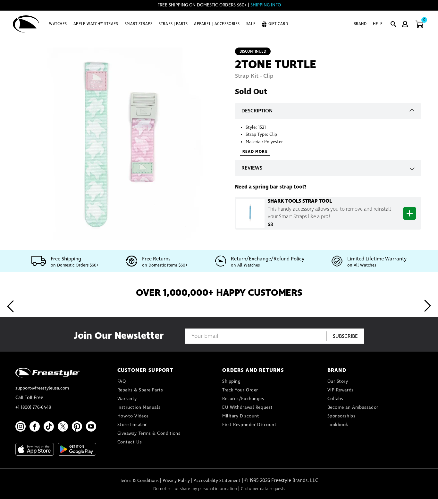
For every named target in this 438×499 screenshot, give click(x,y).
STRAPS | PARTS (173, 24)
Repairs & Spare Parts (140, 390)
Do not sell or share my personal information (195, 489)
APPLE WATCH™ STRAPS (95, 24)
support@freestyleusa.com (42, 388)
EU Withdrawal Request (247, 407)
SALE (251, 24)
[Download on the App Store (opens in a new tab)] (34, 449)
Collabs (335, 399)
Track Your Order (240, 390)
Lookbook (337, 425)
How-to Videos (133, 416)
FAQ (121, 381)
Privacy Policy (176, 481)
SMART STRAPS (139, 24)
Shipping (231, 381)
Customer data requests (263, 489)
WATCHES (58, 24)
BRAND (360, 24)
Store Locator (132, 425)
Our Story (337, 381)
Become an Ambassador (352, 407)
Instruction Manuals (139, 407)
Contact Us (129, 442)
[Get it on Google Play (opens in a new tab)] (77, 449)
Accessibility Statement (217, 481)
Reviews (251, 168)
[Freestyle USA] (26, 24)
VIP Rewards (340, 390)
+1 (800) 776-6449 (33, 407)
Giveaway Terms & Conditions (149, 433)
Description (257, 111)
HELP (378, 24)
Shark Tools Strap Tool (300, 201)
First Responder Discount (249, 425)
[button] (393, 24)
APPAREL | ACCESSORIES (217, 24)
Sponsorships (341, 416)
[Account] (405, 24)
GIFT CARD (278, 24)
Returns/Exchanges (243, 399)
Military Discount (240, 416)
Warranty (127, 399)
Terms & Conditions (139, 481)
